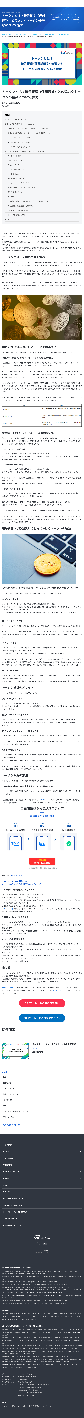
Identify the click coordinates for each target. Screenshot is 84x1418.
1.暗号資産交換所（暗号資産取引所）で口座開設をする (28, 201)
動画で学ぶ (7, 1083)
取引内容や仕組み (49, 1295)
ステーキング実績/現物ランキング (15, 1111)
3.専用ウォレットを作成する (18, 210)
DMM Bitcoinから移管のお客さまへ (14, 1205)
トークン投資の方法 (12, 196)
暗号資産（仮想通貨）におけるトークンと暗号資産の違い (29, 133)
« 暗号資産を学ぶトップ (11, 1125)
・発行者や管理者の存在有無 (20, 142)
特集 (4, 1077)
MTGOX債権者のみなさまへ (12, 1225)
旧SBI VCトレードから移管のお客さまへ (16, 1212)
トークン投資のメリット (14, 174)
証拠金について (67, 1340)
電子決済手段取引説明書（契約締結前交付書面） (15, 1295)
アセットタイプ (13, 165)
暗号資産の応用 (37, 1048)
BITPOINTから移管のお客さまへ (13, 1198)
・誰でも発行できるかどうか (20, 146)
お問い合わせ (7, 1192)
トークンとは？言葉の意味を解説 (17, 119)
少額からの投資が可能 (16, 178)
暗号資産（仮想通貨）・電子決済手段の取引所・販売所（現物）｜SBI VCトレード (28, 34)
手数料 (23, 1319)
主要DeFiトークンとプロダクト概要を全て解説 (54, 1044)
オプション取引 (9, 1117)
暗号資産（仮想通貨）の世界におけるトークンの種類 (24, 151)
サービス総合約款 (29, 1292)
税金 (4, 1105)
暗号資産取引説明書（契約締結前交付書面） (49, 1292)
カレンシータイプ (14, 156)
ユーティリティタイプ (16, 160)
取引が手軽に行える (15, 192)
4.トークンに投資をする (16, 215)
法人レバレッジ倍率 (24, 1354)
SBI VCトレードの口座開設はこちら (15, 881)
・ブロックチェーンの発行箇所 (20, 137)
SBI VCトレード (45, 800)
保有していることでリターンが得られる (22, 187)
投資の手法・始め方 (10, 1094)
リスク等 (57, 1295)
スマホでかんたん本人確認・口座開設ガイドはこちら (21, 884)
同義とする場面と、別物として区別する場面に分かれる (28, 128)
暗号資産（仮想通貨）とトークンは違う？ (20, 124)
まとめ (7, 219)
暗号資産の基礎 (9, 1088)
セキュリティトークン (16, 169)
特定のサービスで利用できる (18, 183)
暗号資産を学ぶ (64, 34)
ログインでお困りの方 (10, 1219)
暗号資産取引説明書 (74, 1332)
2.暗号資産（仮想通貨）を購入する (21, 205)
